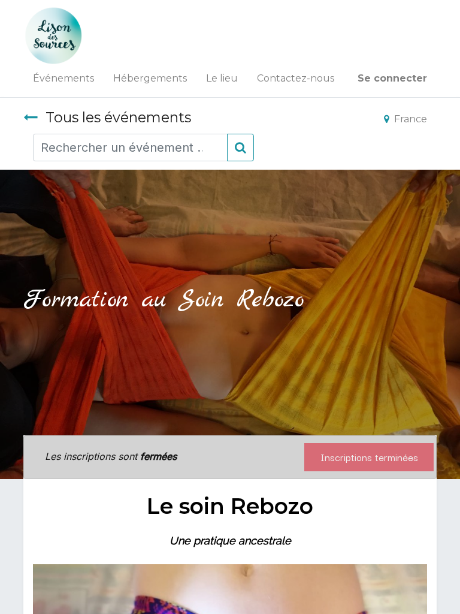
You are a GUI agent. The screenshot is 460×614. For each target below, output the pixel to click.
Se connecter (392, 78)
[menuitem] (63, 78)
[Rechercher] (240, 147)
